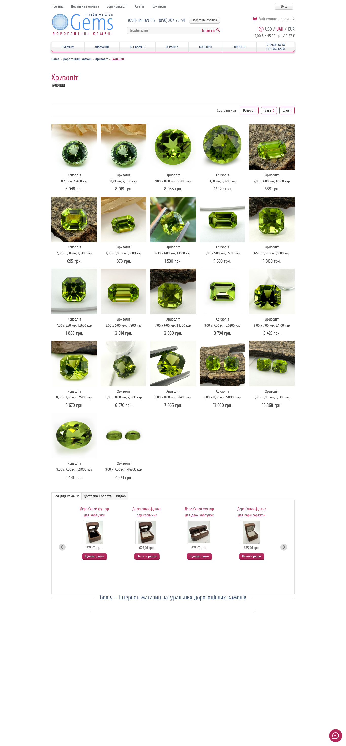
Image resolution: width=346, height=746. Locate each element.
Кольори (205, 47)
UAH (279, 29)
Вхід (284, 6)
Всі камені (137, 47)
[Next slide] (283, 547)
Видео (121, 496)
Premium (68, 47)
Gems (55, 59)
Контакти (159, 6)
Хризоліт (101, 59)
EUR (291, 29)
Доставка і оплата (85, 6)
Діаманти (102, 47)
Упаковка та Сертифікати (275, 47)
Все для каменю (66, 496)
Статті (139, 6)
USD (268, 29)
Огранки (172, 47)
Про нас (57, 6)
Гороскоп (239, 47)
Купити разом (94, 556)
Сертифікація (117, 6)
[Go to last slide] (62, 547)
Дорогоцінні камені (77, 59)
